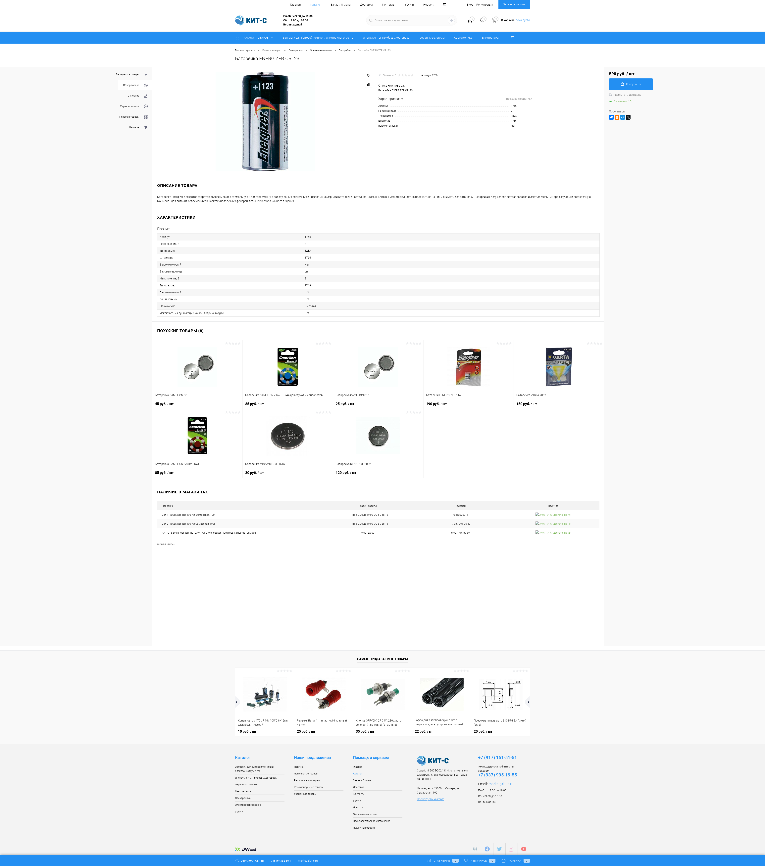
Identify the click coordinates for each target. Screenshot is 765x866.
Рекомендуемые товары (308, 787)
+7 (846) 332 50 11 (281, 860)
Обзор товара (131, 85)
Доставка (366, 4)
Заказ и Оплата (341, 4)
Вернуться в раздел (127, 74)
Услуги (409, 4)
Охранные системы (246, 784)
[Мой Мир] (622, 117)
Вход (470, 4)
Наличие (134, 127)
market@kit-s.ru (500, 784)
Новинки (299, 766)
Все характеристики (519, 98)
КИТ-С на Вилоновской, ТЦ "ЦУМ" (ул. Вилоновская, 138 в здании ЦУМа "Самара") (209, 532)
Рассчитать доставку (627, 94)
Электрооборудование (248, 804)
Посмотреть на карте (430, 799)
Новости (428, 4)
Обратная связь (252, 860)
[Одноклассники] (617, 117)
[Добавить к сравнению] (368, 84)
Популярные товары (306, 773)
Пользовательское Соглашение (371, 820)
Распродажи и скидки (307, 780)
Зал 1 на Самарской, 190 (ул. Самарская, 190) (188, 514)
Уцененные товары (305, 793)
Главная (295, 4)
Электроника (243, 798)
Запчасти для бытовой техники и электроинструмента (254, 768)
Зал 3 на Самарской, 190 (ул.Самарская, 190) (188, 523)
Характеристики (129, 106)
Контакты (388, 4)
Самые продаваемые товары (382, 659)
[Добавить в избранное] (368, 75)
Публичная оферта (364, 827)
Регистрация (484, 4)
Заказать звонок (514, 4)
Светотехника (243, 791)
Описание (133, 95)
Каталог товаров (256, 37)
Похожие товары (129, 116)
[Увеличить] (265, 121)
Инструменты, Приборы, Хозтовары (256, 777)
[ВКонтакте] (611, 117)
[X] (628, 117)
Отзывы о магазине (365, 814)
